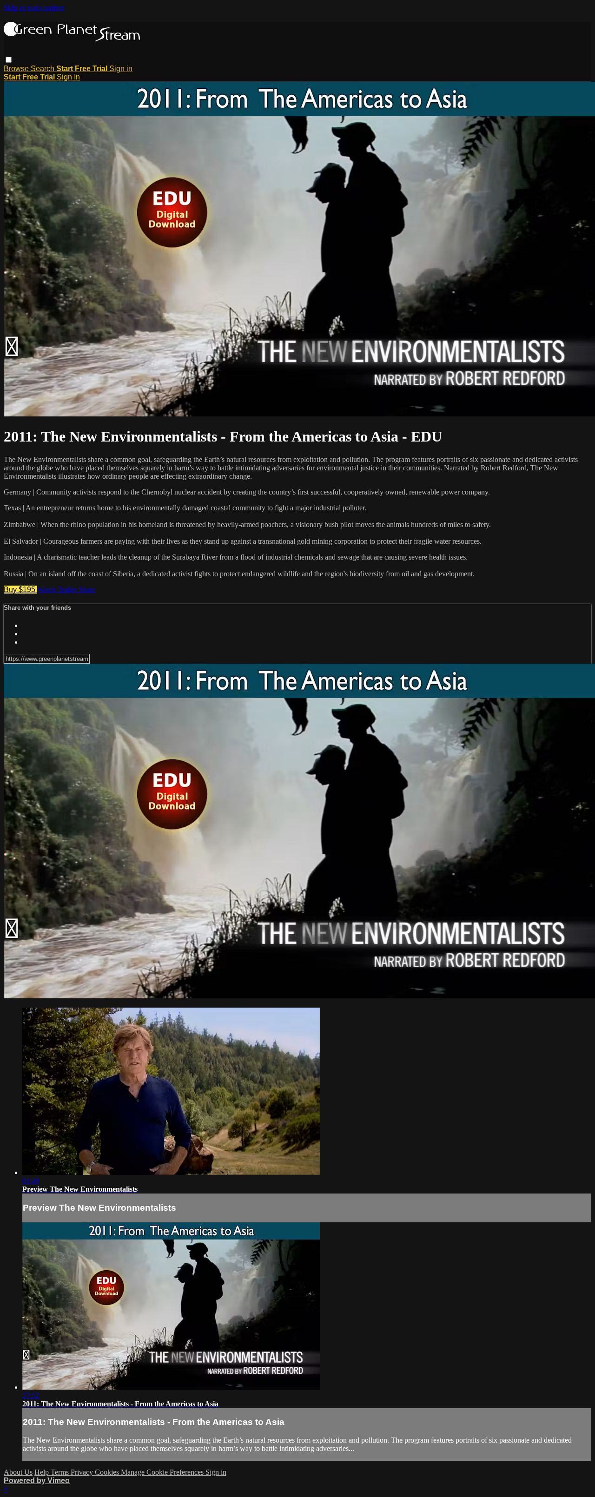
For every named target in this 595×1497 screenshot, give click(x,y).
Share (87, 590)
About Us (18, 1472)
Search (43, 69)
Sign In (68, 77)
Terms (61, 1472)
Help (42, 1472)
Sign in (120, 69)
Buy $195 (20, 590)
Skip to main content (34, 8)
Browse (17, 69)
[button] (9, 60)
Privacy (83, 1472)
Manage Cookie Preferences (163, 1472)
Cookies (108, 1472)
